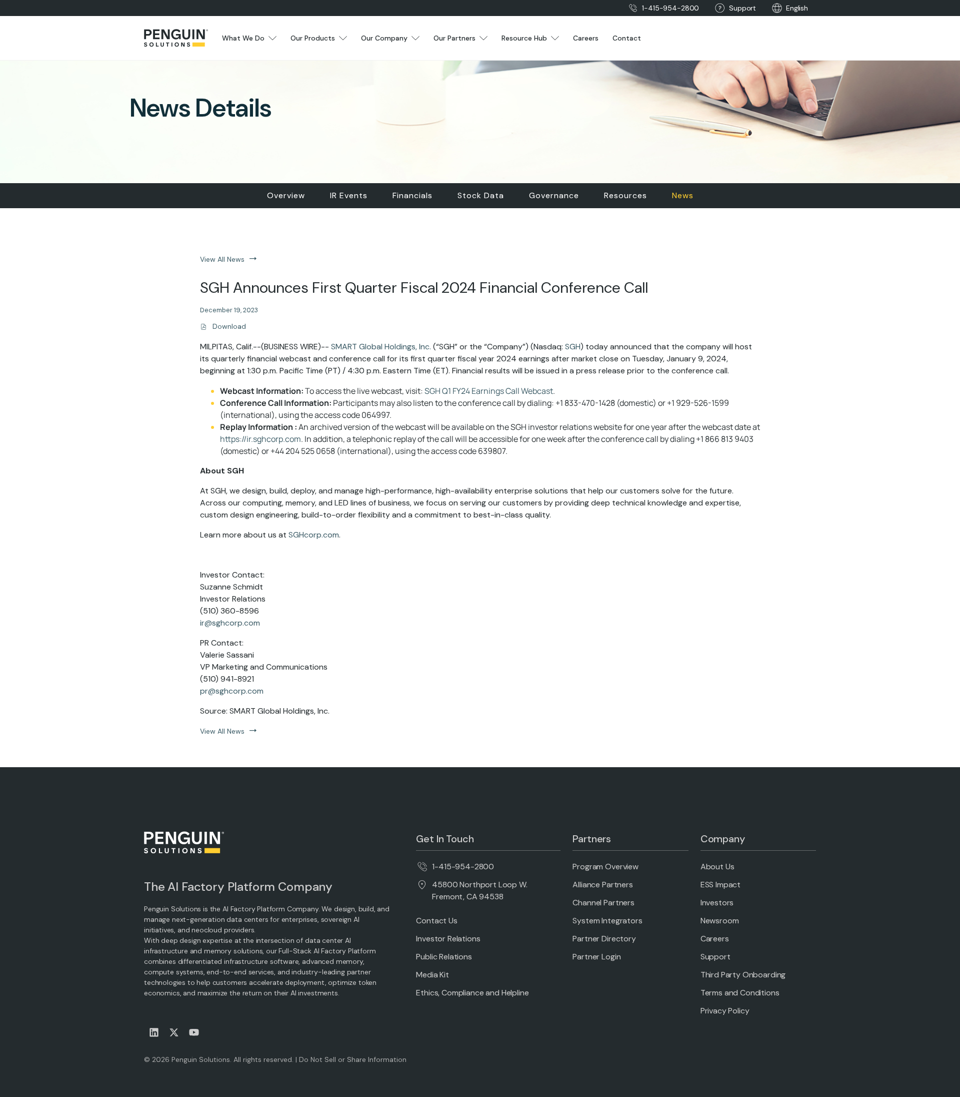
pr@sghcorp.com (232, 691)
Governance (554, 195)
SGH (572, 346)
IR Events (349, 195)
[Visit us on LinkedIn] (154, 1032)
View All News (222, 259)
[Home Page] (176, 38)
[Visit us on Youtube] (194, 1032)
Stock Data (481, 195)
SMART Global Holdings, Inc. (381, 346)
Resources (625, 195)
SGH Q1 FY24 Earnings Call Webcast (488, 390)
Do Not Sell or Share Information (352, 1059)
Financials (412, 195)
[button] (797, 8)
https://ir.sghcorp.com (260, 438)
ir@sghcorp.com (230, 623)
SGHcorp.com (313, 534)
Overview (286, 195)
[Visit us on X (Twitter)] (174, 1032)
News (683, 195)
